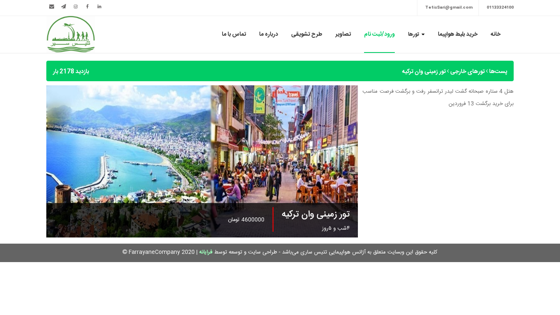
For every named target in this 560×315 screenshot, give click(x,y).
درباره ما (268, 34)
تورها (414, 34)
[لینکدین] (99, 7)
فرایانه (206, 252)
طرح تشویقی (306, 34)
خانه (496, 34)
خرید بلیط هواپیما (458, 34)
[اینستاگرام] (75, 7)
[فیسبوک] (87, 7)
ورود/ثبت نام (379, 34)
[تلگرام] (63, 7)
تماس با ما (234, 34)
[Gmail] (51, 7)
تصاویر (343, 34)
